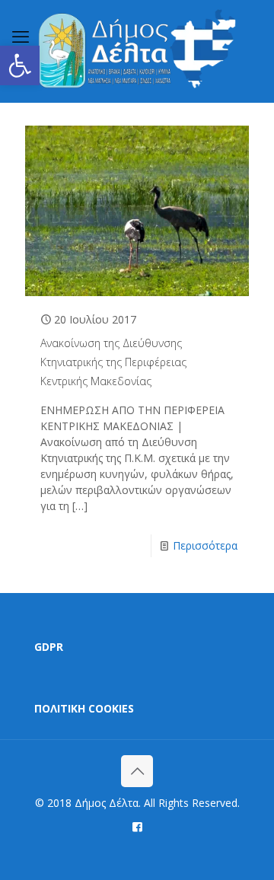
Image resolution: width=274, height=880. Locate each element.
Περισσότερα (205, 545)
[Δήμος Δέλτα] (137, 51)
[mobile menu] (20, 36)
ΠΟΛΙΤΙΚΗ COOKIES (84, 708)
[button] (20, 65)
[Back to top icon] (137, 771)
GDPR (48, 646)
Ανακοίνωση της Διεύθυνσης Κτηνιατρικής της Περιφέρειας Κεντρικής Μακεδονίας (113, 362)
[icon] (137, 826)
